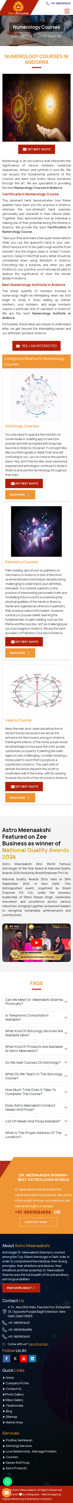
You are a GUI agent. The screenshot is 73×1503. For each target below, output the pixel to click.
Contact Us (13, 1389)
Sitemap (11, 1417)
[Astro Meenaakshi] (18, 7)
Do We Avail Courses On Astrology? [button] (32, 1062)
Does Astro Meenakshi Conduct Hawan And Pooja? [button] (30, 1107)
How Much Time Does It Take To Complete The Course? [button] (30, 1091)
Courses (11, 1457)
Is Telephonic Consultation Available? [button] (26, 1017)
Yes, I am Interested (39, 346)
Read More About (19, 1288)
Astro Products (16, 1468)
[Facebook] (6, 1358)
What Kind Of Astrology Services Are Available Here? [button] (34, 1033)
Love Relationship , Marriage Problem (31, 1451)
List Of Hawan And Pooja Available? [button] (32, 1121)
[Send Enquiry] (6, 1492)
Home (9, 1378)
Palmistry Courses (21, 562)
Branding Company (39, 1499)
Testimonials (14, 1405)
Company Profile (17, 1383)
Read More (18, 494)
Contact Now (36, 1222)
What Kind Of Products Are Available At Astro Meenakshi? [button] (34, 1048)
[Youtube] (24, 1358)
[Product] (36, 108)
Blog (8, 1411)
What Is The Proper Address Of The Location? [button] (33, 1134)
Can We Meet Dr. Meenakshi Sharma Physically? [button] (34, 1001)
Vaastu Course (18, 720)
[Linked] (32, 1358)
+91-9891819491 (60, 3)
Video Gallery (14, 1400)
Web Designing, (52, 1494)
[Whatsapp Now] (7, 1481)
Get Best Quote (39, 149)
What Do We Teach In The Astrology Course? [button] (34, 1076)
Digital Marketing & (14, 1499)
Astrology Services (18, 1446)
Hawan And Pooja (17, 1463)
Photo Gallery (14, 1394)
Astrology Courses (22, 426)
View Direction (38, 1344)
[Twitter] (15, 1358)
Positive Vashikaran (18, 1440)
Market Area (14, 1422)
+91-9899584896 (33, 1212)
